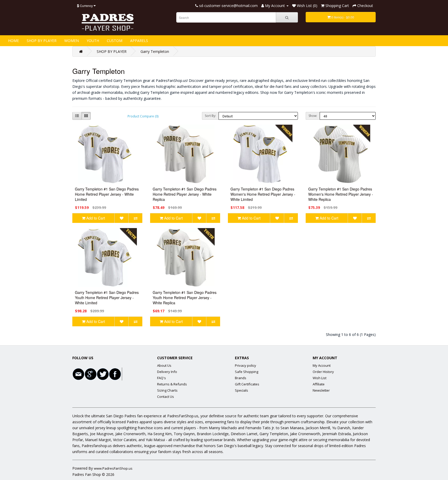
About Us (164, 365)
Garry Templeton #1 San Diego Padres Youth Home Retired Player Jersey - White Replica (184, 297)
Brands (240, 378)
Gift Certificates (247, 384)
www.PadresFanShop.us (113, 468)
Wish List (319, 378)
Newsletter (321, 390)
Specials (241, 390)
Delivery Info (167, 371)
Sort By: (210, 116)
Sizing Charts (167, 390)
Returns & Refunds (172, 384)
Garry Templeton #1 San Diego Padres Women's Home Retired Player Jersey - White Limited (262, 194)
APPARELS (139, 40)
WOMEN (71, 40)
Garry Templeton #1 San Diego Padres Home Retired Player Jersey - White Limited (107, 194)
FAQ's (161, 378)
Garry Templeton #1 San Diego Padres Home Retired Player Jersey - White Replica (184, 194)
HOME (13, 40)
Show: (313, 116)
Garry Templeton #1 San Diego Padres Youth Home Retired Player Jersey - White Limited (107, 297)
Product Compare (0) (143, 116)
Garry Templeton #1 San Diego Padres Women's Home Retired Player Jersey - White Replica (340, 194)
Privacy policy (245, 365)
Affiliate (319, 384)
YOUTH (93, 40)
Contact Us (165, 396)
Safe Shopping (246, 371)
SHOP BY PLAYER (42, 40)
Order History (323, 371)
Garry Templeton (155, 51)
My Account (322, 365)
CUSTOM (114, 40)
